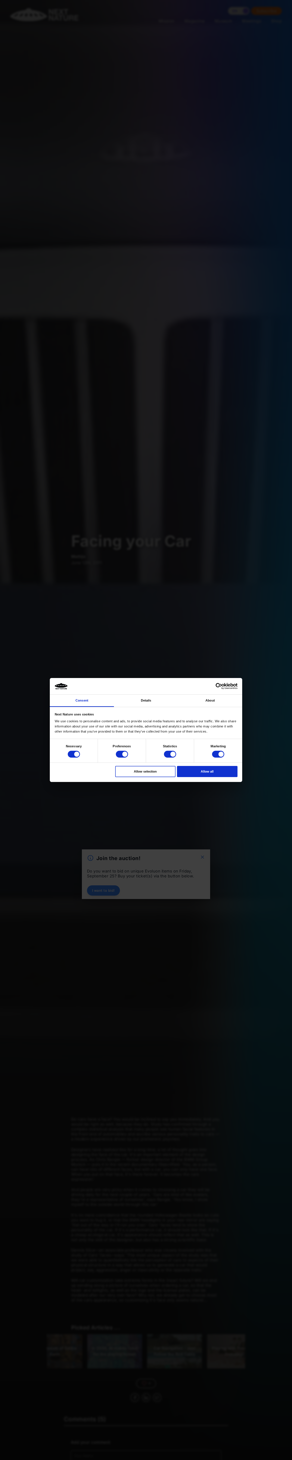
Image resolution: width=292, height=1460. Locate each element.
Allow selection (145, 771)
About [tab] (210, 700)
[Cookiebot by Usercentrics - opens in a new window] (218, 686)
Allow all (207, 771)
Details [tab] (146, 700)
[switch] (122, 754)
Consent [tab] (81, 700)
